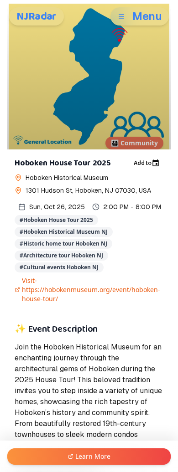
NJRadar (36, 16)
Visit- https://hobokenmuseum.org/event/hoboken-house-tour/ (91, 289)
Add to (143, 163)
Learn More (92, 456)
